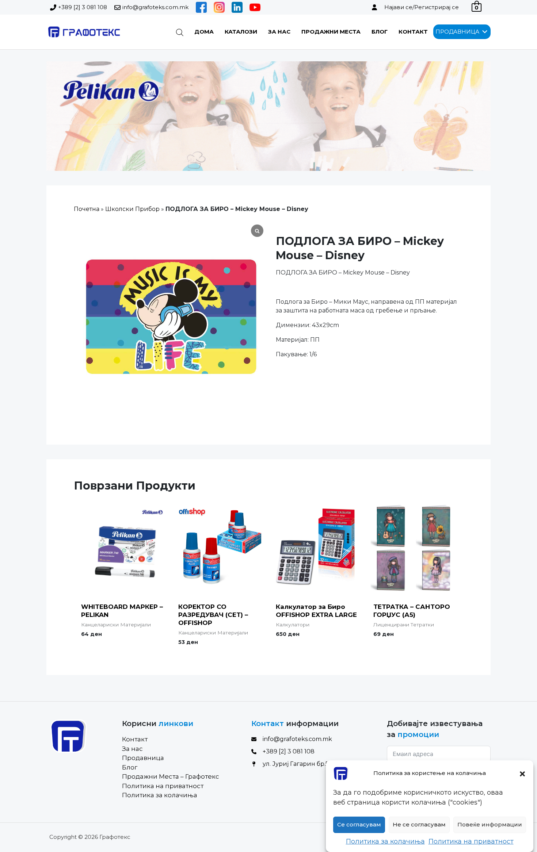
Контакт (413, 31)
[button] (522, 773)
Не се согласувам (419, 824)
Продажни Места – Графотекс (170, 776)
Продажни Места (331, 31)
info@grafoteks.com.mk (155, 7)
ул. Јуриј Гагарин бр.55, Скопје (309, 763)
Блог (380, 31)
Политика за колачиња (385, 841)
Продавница (143, 757)
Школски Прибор (132, 209)
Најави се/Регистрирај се (421, 7)
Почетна (86, 209)
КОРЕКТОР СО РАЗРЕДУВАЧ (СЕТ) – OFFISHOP (213, 614)
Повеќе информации (489, 824)
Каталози (241, 31)
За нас (279, 31)
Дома (204, 31)
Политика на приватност (471, 841)
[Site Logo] (83, 32)
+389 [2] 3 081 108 (82, 7)
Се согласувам (359, 824)
